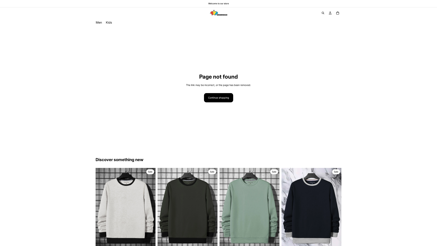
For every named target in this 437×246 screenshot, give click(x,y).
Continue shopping (218, 97)
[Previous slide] (101, 208)
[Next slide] (150, 208)
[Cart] (337, 13)
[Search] (323, 13)
